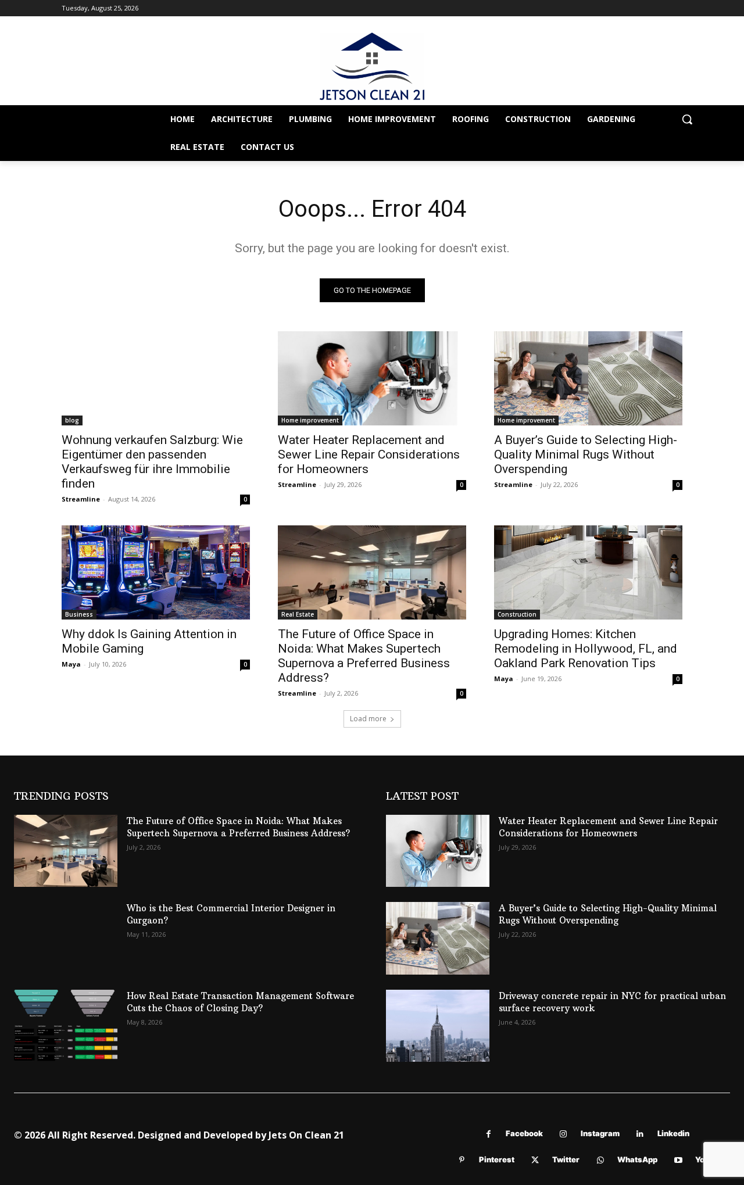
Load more (368, 719)
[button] (687, 119)
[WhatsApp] (600, 1160)
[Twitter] (535, 1160)
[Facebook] (488, 1134)
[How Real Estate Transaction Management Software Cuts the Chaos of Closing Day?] (65, 1026)
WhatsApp (637, 1159)
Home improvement (310, 420)
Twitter (566, 1159)
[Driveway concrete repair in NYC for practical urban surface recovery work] (437, 1026)
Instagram (600, 1133)
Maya (71, 664)
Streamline (81, 499)
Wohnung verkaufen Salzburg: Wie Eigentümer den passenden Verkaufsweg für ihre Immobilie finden (152, 462)
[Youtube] (678, 1160)
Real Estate (297, 614)
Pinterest (496, 1159)
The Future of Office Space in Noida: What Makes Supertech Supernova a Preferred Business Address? (364, 656)
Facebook (524, 1133)
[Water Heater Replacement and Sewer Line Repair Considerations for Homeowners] (372, 378)
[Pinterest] (462, 1160)
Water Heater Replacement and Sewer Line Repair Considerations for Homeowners (369, 454)
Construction (517, 614)
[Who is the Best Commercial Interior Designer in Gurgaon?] (65, 938)
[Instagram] (563, 1134)
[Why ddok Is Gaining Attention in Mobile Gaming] (156, 572)
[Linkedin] (640, 1134)
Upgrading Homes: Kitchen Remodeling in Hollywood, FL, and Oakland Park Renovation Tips (585, 648)
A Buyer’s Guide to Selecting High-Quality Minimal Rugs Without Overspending (585, 454)
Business (79, 614)
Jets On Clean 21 (306, 1135)
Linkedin (673, 1133)
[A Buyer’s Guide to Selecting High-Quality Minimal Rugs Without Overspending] (588, 378)
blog (72, 420)
